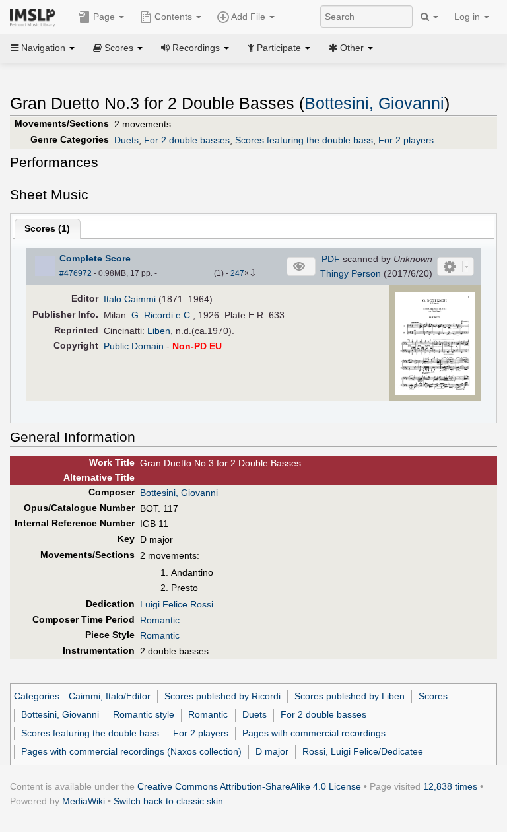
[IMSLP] (35, 16)
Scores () (47, 228)
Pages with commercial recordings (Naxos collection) (131, 751)
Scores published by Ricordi (222, 696)
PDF (330, 259)
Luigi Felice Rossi (176, 604)
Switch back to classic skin (168, 801)
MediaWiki (83, 801)
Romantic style (143, 714)
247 (237, 273)
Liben (158, 331)
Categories (36, 696)
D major (271, 751)
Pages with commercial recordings (314, 733)
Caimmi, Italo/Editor (110, 696)
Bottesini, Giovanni (374, 103)
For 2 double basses (187, 140)
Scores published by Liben (349, 696)
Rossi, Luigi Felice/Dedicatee (362, 751)
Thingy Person (350, 273)
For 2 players (406, 140)
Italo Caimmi (130, 299)
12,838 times (450, 786)
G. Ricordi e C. (162, 315)
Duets (126, 140)
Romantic (160, 620)
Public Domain (134, 346)
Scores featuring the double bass (304, 140)
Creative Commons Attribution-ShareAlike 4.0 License (249, 786)
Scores (433, 696)
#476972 (75, 273)
